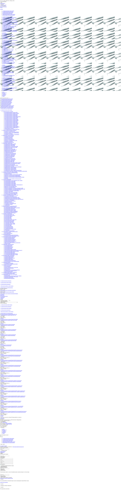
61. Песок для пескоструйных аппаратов (8, 66)
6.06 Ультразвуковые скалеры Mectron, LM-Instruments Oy (13, 184)
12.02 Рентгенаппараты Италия (9, 238)
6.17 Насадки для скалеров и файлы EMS (10, 193)
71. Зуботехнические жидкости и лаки (8, 75)
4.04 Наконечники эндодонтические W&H (11, 146)
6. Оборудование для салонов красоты (8, 15)
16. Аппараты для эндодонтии (7, 29)
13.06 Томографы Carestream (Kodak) (10, 249)
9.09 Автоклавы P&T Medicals (9, 221)
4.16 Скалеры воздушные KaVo (9, 156)
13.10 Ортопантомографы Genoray (9, 252)
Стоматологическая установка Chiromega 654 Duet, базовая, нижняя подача (12, 396)
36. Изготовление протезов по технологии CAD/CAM (11, 44)
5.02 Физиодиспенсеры (8, 173)
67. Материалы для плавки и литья (7, 71)
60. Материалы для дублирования (7, 65)
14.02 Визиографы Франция (8, 257)
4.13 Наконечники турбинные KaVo (10, 154)
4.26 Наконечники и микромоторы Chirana (11, 165)
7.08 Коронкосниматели (8, 201)
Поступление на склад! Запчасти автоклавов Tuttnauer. (9, 293)
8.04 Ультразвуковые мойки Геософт (10, 209)
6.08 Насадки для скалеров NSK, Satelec (10, 186)
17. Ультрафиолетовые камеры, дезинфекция (9, 30)
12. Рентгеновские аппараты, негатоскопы (9, 26)
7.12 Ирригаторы (7, 205)
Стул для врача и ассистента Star (5, 345)
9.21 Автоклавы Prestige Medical (9, 230)
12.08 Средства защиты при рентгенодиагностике (12, 242)
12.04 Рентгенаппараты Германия (9, 240)
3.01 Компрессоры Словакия (8, 136)
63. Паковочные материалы (6, 68)
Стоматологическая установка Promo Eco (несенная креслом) (10, 366)
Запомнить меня (4, 450)
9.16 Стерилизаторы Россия (8, 227)
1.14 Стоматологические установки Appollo (11, 123)
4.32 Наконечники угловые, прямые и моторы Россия (12, 170)
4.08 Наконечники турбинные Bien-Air (10, 149)
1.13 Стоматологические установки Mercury (11, 122)
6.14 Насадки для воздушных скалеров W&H (11, 190)
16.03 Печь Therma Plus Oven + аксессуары (11, 267)
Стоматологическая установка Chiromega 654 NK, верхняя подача (11, 386)
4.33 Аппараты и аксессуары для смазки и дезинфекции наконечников (15, 171)
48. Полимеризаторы (5, 54)
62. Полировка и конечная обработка (8, 67)
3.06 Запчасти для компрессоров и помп (10, 140)
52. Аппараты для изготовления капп (8, 58)
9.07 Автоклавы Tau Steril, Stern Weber (10, 219)
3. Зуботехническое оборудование (7, 12)
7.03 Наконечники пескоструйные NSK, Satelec (11, 197)
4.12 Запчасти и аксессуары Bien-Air (10, 153)
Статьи (3, 96)
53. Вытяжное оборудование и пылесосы (8, 59)
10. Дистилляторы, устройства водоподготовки (10, 24)
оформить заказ (10, 478)
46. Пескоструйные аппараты (7, 53)
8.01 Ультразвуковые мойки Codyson (10, 206)
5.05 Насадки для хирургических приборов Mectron (12, 176)
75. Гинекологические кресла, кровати (8, 79)
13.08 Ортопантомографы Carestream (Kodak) (11, 251)
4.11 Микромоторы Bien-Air (8, 152)
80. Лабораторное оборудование (7, 83)
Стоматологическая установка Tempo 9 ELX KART (8, 320)
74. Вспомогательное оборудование (8, 78)
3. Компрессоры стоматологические (8, 18)
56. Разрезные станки (5, 61)
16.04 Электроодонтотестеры (9, 268)
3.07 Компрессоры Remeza (8, 141)
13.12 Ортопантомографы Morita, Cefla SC (11, 253)
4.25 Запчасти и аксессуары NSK (9, 164)
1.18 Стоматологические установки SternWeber (11, 126)
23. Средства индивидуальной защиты (8, 36)
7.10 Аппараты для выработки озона (10, 203)
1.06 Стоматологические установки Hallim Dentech (12, 116)
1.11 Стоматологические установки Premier (11, 120)
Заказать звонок (3, 476)
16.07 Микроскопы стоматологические (10, 270)
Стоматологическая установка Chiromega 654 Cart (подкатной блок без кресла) (13, 412)
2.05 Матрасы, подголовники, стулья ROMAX (11, 134)
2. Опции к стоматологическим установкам (9, 17)
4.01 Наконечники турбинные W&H (10, 143)
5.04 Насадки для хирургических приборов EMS (12, 175)
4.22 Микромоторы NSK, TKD (9, 161)
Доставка (3, 93)
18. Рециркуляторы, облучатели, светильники (9, 31)
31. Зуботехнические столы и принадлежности (9, 40)
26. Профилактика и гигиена (7, 38)
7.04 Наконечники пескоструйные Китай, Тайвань (12, 198)
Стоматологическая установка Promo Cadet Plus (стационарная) (10, 381)
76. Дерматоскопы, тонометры (7, 80)
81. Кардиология (5, 84)
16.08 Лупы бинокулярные (8, 271)
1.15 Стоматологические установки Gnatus (11, 124)
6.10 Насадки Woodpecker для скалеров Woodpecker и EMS (13, 188)
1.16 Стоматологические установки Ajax (10, 125)
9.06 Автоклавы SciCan (8, 218)
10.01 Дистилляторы (7, 232)
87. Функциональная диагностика (7, 85)
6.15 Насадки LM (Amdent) (8, 191)
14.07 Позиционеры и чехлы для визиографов (11, 261)
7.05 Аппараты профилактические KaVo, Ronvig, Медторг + (14, 199)
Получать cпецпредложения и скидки (8, 465)
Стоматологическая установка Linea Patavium (7, 335)
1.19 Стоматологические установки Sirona (11, 127)
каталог (1, 9)
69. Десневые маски (5, 73)
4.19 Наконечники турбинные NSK (10, 159)
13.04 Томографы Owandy (8, 247)
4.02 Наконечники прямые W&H (9, 144)
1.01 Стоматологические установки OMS (10, 112)
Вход (1, 6)
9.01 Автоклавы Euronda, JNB (9, 214)
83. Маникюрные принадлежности (8, 88)
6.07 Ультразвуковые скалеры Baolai (10, 185)
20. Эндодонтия (4, 33)
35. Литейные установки (6, 43)
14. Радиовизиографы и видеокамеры (8, 27)
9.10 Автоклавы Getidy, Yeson (9, 222)
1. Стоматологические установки (7, 16)
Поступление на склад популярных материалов (8, 290)
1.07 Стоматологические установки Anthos (11, 117)
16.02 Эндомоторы (7, 266)
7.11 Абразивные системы (8, 204)
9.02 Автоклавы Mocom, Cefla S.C (9, 215)
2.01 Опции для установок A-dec (9, 131)
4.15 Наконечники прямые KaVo (9, 155)
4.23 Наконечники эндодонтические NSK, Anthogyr (12, 162)
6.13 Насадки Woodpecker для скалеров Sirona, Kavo (12, 189)
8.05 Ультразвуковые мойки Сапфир (10, 210)
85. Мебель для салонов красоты (7, 90)
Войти (1, 453)
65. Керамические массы (6, 70)
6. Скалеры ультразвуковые (6, 179)
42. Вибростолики (5, 49)
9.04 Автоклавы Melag (7, 217)
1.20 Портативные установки (9, 128)
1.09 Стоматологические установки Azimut (11, 119)
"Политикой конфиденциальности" (18, 446)
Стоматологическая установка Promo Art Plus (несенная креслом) (10, 371)
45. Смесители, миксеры (6, 52)
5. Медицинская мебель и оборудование (8, 14)
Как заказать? (4, 92)
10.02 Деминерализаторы (8, 233)
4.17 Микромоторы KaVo (8, 157)
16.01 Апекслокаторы (7, 265)
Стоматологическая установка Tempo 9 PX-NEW (8, 340)
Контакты (3, 95)
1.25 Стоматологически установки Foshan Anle (11, 129)
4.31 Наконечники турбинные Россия (10, 169)
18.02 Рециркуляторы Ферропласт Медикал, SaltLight (12, 275)
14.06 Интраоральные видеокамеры (10, 260)
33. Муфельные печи (5, 42)
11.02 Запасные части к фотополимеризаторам (11, 235)
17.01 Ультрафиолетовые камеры (9, 273)
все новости (2, 294)
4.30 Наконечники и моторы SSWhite (10, 168)
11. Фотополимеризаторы (6, 25)
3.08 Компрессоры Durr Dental (9, 142)
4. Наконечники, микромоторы (7, 19)
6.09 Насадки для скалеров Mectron (9, 187)
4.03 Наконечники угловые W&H (9, 145)
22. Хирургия (4, 35)
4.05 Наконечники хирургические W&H (10, 147)
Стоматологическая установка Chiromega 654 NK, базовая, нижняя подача (12, 391)
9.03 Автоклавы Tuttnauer (8, 216)
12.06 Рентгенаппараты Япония (9, 241)
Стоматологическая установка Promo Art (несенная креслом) (10, 376)
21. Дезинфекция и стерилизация (7, 34)
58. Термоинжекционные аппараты (8, 63)
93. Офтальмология (5, 86)
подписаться (2, 418)
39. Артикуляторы (5, 47)
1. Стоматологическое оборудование (8, 438)
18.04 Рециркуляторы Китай (8, 277)
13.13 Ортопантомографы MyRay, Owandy (11, 254)
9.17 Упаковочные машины (8, 228)
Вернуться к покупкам (4, 478)
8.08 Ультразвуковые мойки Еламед (10, 212)
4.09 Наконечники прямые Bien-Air (10, 150)
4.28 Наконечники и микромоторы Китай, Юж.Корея (12, 166)
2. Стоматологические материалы (7, 11)
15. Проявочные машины (6, 28)
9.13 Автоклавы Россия (8, 224)
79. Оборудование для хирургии (7, 82)
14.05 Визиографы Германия (8, 259)
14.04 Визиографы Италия (8, 258)
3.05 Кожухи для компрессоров (9, 139)
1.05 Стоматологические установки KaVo (11, 115)
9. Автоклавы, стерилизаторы (7, 23)
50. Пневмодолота (5, 56)
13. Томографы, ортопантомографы (8, 244)
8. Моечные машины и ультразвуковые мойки (9, 22)
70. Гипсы (3, 74)
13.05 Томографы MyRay (8, 248)
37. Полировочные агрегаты (6, 45)
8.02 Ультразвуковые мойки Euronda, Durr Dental (12, 207)
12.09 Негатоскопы (7, 243)
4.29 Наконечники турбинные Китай (10, 167)
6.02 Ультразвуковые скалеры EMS (9, 181)
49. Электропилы (5, 55)
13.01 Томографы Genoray (8, 245)
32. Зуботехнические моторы (7, 41)
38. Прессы (4, 46)
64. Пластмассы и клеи (6, 69)
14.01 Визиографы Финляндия (9, 256)
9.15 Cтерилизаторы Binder (8, 226)
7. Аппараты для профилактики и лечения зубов (10, 21)
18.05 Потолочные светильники (9, 278)
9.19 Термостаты (7, 229)
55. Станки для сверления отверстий (8, 60)
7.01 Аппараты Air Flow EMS (9, 195)
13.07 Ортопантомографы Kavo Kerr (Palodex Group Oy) (13, 250)
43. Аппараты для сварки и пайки (7, 50)
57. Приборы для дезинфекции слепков (8, 62)
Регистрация (5, 6)
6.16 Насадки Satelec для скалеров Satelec (10, 192)
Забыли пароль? (3, 451)
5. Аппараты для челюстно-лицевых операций (9, 20)
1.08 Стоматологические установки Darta (10, 118)
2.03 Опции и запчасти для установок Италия (11, 132)
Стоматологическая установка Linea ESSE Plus (8, 330)
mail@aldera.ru (2, 3)
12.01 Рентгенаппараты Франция (9, 237)
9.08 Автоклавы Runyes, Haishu (9, 220)
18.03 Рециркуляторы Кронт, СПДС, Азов (11, 276)
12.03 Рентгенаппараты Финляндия (10, 239)
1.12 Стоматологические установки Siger (10, 121)
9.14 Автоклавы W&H (7, 225)
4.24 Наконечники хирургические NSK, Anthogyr (12, 163)
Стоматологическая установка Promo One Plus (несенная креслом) (11, 350)
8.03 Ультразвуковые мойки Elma (9, 208)
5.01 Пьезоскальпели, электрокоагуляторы (11, 172)
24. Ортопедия (4, 37)
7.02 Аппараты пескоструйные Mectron (10, 196)
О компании (4, 94)
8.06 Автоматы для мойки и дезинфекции (11, 211)
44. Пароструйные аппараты (6, 51)
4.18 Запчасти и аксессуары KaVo (9, 158)
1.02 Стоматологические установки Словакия (11, 113)
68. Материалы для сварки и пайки (8, 72)
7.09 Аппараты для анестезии (9, 202)
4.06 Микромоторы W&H (8, 148)
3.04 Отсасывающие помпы (8, 138)
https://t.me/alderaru (9, 423)
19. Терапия (4, 32)
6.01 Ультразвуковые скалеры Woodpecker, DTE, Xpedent (13, 180)
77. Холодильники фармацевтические (8, 81)
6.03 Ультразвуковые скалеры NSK (9, 182)
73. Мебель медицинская (6, 77)
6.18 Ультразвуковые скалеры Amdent (10, 194)
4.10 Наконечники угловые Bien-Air (10, 151)
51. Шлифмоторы (5, 57)
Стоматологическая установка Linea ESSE (7, 325)
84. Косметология (5, 89)
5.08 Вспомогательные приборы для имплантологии (12, 178)
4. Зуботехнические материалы (7, 13)
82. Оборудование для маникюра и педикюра (9, 87)
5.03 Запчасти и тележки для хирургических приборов (13, 174)
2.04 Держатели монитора (8, 133)
